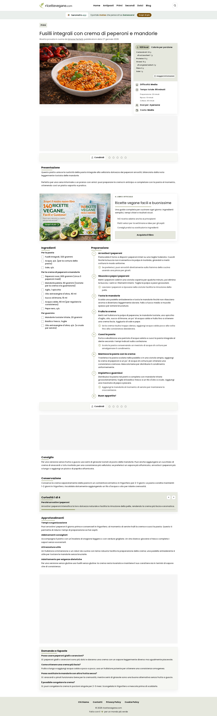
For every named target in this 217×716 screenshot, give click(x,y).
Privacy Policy (113, 702)
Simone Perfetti (75, 39)
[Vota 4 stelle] (121, 157)
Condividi (99, 157)
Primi (119, 5)
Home (96, 5)
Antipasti (108, 5)
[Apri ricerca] (175, 5)
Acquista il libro (145, 234)
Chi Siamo (83, 702)
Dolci (140, 5)
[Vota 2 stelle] (113, 157)
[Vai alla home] (55, 5)
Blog (148, 5)
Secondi (130, 5)
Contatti (97, 702)
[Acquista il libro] (75, 217)
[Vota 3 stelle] (117, 157)
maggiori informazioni (165, 76)
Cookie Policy (132, 702)
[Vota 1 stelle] (109, 157)
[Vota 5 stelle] (125, 157)
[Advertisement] (108, 133)
